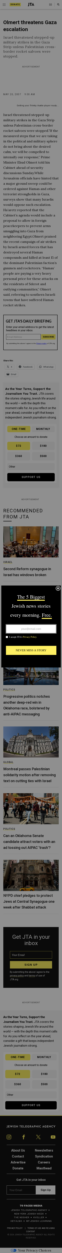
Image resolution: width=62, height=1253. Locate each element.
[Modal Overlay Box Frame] (31, 626)
